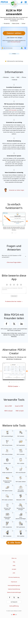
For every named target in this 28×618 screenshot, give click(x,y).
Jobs (14, 573)
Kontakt (14, 569)
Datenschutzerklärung (14, 589)
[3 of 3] (16, 233)
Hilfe (14, 565)
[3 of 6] (13, 382)
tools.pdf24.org (14, 606)
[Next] (27, 221)
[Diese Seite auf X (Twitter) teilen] (14, 324)
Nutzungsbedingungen (16, 41)
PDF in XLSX (20, 411)
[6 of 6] (18, 382)
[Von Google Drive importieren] (21, 48)
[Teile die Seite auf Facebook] (6, 324)
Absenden (14, 296)
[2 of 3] (14, 233)
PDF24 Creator (13, 386)
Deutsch (14, 602)
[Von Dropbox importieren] (25, 48)
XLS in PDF (8, 406)
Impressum (14, 581)
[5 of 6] (17, 382)
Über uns (14, 558)
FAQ (14, 562)
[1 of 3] (12, 233)
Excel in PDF (19, 406)
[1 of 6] (9, 382)
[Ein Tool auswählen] (26, 2)
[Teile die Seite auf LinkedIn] (21, 324)
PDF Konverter (13, 110)
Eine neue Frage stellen (14, 262)
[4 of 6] (15, 382)
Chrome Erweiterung (14, 577)
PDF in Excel (8, 411)
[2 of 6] (11, 382)
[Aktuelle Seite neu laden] (14, 4)
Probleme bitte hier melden (13, 301)
